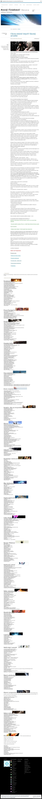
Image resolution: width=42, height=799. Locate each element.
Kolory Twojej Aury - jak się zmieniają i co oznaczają (11, 522)
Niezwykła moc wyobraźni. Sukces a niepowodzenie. (11, 715)
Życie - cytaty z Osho (7, 304)
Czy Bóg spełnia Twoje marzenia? (8, 494)
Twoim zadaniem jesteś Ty (7, 383)
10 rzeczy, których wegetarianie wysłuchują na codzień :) (11, 426)
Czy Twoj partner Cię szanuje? (8, 332)
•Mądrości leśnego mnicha (7, 698)
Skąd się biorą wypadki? (7, 391)
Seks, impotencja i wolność (7, 325)
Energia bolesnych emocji (7, 583)
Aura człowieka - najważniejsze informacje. (9, 518)
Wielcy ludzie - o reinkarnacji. (8, 683)
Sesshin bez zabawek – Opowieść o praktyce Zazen (11, 657)
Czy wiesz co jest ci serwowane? (8, 507)
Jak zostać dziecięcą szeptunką (8, 631)
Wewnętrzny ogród (6, 625)
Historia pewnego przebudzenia (16, 263)
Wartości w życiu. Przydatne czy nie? (9, 363)
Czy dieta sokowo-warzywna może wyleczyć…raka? (11, 430)
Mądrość (5, 606)
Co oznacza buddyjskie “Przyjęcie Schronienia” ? (10, 649)
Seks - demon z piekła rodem (8, 397)
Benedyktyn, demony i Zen (7, 488)
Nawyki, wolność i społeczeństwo (8, 475)
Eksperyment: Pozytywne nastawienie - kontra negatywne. (11, 464)
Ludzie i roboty (6, 503)
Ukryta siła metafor (6, 510)
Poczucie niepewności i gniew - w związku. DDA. (10, 330)
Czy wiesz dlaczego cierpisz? (8, 401)
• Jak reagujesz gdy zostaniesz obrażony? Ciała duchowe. (11, 520)
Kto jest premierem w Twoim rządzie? (9, 580)
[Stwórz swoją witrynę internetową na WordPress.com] (21, 1)
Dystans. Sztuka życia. (7, 346)
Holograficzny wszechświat (7, 301)
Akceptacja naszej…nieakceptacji (8, 380)
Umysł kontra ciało (6, 604)
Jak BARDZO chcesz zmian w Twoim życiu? (10, 418)
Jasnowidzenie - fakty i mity (7, 529)
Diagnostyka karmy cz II (7, 682)
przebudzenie (3, 47)
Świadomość (20, 38)
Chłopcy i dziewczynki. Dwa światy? (9, 296)
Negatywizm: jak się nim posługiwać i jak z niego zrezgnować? (12, 465)
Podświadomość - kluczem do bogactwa (9, 287)
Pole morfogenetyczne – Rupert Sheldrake (9, 539)
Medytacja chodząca (7, 546)
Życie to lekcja (6, 676)
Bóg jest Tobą (6, 493)
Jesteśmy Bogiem (6, 490)
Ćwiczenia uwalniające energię (8, 545)
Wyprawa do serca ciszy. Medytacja (9, 559)
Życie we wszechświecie (7, 668)
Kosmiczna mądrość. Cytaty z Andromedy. (9, 608)
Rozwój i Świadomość (10, 10)
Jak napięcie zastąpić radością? (8, 416)
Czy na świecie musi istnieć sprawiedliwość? (10, 607)
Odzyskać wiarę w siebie (7, 725)
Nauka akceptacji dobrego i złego (8, 599)
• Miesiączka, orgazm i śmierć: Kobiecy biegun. (10, 334)
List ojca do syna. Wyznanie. (8, 621)
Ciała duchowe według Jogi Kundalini (9, 524)
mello (4, 46)
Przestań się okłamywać (15, 258)
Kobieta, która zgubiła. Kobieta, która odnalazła (10, 709)
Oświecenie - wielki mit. (7, 534)
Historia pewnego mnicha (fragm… (14, 763)
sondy (29, 769)
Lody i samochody (6, 476)
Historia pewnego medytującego (8, 558)
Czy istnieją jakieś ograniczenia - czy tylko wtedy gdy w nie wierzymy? (13, 753)
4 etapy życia (6, 661)
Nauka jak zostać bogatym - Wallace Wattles (10, 730)
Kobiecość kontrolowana (7, 333)
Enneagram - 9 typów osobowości (8, 474)
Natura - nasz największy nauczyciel (9, 624)
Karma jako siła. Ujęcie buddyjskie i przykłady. (10, 685)
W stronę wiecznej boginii (14, 776)
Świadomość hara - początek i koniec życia (10, 553)
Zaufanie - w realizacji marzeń (8, 581)
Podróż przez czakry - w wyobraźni (9, 643)
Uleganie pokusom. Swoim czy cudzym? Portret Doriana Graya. (12, 587)
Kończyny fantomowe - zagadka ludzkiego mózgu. (10, 511)
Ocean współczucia (6, 352)
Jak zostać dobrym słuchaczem (8, 364)
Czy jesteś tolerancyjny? (7, 472)
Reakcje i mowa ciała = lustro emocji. (9, 573)
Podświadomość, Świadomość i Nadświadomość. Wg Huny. (12, 747)
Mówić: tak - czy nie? (7, 593)
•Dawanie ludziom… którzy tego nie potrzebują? (10, 731)
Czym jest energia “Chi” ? (7, 526)
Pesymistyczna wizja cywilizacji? (8, 688)
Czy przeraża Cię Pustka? (7, 679)
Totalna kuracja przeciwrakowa (8, 429)
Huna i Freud (5, 459)
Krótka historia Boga (6, 484)
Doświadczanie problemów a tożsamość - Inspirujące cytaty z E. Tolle (13, 396)
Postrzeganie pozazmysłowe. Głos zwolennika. (10, 531)
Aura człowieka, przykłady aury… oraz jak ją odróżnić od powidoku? (13, 519)
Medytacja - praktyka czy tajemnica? (9, 551)
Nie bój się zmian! (6, 417)
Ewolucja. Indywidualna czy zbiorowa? (9, 508)
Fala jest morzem (6, 489)
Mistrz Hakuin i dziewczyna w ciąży (9, 708)
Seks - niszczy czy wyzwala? (8, 335)
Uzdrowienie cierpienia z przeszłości (9, 400)
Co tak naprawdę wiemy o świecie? (8, 525)
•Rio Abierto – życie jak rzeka (7, 671)
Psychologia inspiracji (7, 478)
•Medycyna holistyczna (7, 438)
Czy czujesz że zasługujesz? (8, 415)
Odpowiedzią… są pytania (7, 656)
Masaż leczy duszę (6, 443)
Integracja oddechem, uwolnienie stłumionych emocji (11, 451)
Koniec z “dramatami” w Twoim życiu (9, 392)
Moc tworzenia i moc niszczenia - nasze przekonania (11, 286)
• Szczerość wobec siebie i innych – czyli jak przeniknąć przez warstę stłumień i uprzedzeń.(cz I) (17, 385)
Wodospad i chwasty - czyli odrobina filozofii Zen (10, 658)
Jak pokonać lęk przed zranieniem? (9, 336)
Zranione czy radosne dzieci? (8, 618)
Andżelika (13, 772)
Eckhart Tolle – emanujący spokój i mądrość (9, 577)
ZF (12, 779)
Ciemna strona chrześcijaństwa (8, 651)
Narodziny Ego (6, 473)
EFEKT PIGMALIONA (7, 720)
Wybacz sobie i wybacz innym (8, 377)
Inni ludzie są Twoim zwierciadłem (8, 344)
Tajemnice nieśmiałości (7, 584)
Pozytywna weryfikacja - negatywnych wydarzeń (10, 468)
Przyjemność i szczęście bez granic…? (9, 413)
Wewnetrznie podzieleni (7, 605)
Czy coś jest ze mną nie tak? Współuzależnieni (10, 338)
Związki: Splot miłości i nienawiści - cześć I (9, 324)
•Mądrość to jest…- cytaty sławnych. (8, 367)
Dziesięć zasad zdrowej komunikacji (9, 362)
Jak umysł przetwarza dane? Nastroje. (9, 514)
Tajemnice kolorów (6, 642)
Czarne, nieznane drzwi (7, 419)
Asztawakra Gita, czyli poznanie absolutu (9, 659)
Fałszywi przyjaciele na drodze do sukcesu (9, 724)
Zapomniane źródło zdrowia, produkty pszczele (10, 439)
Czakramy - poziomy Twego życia (8, 635)
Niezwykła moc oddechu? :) (7, 454)
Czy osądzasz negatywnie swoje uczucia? (9, 568)
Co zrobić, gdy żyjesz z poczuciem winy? (9, 620)
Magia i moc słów (6, 471)
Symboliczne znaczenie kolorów (8, 644)
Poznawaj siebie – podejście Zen (16, 260)
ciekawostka (26, 763)
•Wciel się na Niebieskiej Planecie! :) (8, 700)
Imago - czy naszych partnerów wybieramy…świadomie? (11, 323)
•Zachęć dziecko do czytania (7, 630)
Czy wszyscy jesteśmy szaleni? (8, 298)
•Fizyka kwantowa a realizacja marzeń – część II (10, 317)
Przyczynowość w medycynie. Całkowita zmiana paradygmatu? (12, 445)
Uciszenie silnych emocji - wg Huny (8, 571)
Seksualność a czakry (7, 641)
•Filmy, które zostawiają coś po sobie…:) (9, 369)
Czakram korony (6, 640)
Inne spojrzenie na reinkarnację (8, 686)
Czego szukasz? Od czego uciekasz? (9, 622)
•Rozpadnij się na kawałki (7, 560)
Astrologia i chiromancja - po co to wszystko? (10, 666)
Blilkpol (13, 774)
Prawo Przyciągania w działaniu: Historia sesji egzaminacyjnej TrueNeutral (14, 315)
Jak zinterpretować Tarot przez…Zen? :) (9, 650)
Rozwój (17, 38)
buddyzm (26, 762)
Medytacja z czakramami (7, 548)
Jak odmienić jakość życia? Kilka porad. (9, 410)
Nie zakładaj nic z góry (7, 349)
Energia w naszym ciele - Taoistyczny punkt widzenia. (11, 532)
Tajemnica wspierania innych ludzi (8, 366)
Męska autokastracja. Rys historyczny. (9, 628)
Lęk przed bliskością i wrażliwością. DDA (9, 328)
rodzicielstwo (26, 768)
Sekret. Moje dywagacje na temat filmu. (9, 311)
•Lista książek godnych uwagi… (8, 368)
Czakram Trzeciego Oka (7, 639)
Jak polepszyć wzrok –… (14, 775)
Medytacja (26, 764)
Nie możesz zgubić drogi (7, 297)
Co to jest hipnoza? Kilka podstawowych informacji (10, 477)
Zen (28, 770)
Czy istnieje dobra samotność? (8, 379)
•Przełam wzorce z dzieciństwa (8, 616)
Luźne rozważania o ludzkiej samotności (9, 381)
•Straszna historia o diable (7, 699)
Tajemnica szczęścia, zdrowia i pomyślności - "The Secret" (12, 314)
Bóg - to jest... (6, 485)
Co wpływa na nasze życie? (7, 509)
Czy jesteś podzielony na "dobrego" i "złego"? (10, 595)
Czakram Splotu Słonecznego (8, 637)
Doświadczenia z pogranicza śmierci (9, 677)
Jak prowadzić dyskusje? (7, 347)
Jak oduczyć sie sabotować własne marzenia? (10, 728)
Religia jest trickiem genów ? (8, 669)
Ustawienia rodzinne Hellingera (8, 395)
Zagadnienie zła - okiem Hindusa (8, 597)
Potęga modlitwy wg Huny (7, 754)
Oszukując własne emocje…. (8, 582)
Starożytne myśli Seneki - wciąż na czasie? (10, 660)
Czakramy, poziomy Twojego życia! (8, 521)
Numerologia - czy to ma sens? (8, 652)
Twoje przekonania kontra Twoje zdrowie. (9, 444)
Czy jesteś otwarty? (6, 354)
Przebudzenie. (13, 265)
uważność (7, 47)
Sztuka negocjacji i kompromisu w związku (9, 365)
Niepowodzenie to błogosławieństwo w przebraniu (10, 714)
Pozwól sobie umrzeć (7, 687)
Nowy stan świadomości (7, 294)
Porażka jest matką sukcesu (8, 719)
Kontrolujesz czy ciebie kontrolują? (8, 357)
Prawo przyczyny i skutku (7, 680)
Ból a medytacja (6, 547)
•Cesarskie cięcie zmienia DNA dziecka (9, 427)
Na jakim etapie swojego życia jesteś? (9, 285)
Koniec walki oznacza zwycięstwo (8, 592)
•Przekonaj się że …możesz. (7, 732)
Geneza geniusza (6, 727)
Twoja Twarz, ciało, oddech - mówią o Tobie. (10, 453)
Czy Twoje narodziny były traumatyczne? (9, 617)
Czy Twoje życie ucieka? (7, 549)
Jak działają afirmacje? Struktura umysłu (9, 566)
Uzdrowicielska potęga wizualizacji (8, 313)
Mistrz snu (5, 512)
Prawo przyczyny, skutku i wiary (8, 689)
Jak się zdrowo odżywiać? (7, 435)
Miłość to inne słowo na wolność (8, 393)
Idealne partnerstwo (6, 329)
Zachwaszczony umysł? (7, 498)
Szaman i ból (5, 751)
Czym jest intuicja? (6, 289)
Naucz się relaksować (7, 557)
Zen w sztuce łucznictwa (7, 662)
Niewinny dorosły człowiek (7, 614)
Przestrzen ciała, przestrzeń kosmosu (9, 535)
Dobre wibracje (6, 528)
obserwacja (6, 46)
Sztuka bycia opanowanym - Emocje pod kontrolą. (10, 572)
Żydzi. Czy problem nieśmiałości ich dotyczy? (10, 585)
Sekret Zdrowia (6, 312)
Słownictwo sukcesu (6, 716)
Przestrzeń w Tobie (6, 299)
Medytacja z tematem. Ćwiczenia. (8, 555)
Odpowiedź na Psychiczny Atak (8, 506)
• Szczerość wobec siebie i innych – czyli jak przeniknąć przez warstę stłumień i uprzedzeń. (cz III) (17, 384)
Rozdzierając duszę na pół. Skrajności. (9, 596)
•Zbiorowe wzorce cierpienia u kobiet (8, 295)
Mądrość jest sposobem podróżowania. (9, 697)
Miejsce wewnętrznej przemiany (8, 623)
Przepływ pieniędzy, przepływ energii (9, 721)
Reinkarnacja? (6, 681)
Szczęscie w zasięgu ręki (7, 412)
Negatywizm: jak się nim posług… (14, 768)
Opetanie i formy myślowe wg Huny (8, 748)
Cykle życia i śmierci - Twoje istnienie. (9, 533)
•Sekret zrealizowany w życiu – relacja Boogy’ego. (10, 316)
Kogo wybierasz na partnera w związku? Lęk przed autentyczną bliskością (14, 327)
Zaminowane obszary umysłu (8, 501)
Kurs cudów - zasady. (7, 667)
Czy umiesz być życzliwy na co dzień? (9, 356)
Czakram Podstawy (6, 636)
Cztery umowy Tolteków (7, 664)
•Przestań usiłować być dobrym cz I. (8, 594)
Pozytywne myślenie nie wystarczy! (9, 467)
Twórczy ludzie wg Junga (7, 461)
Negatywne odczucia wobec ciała (8, 446)
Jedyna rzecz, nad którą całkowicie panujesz (10, 302)
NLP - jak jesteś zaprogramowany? (8, 469)
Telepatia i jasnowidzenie (7, 530)
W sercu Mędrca (6, 702)
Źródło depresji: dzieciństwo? (8, 615)
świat (7, 49)
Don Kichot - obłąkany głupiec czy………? (9, 359)
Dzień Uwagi (5, 552)
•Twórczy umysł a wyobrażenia (8, 462)
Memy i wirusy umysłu (7, 504)
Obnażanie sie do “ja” (7, 382)
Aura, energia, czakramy (26, 761)
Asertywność (5, 466)
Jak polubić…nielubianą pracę (8, 723)
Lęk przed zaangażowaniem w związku (9, 326)
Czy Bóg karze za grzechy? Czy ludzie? (9, 486)
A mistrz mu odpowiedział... (7, 707)
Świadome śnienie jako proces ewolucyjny (9, 513)
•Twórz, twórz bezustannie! (7, 479)
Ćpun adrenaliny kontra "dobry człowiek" (9, 600)
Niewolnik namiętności (7, 627)
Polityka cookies (12, 797)
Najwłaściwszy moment (7, 706)
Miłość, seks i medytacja (7, 544)
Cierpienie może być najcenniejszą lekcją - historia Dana (11, 399)
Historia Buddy (6, 665)
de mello (2, 46)
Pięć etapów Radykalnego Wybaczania (9, 353)
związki (26, 771)
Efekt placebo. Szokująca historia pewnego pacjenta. (11, 425)
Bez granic (5, 293)
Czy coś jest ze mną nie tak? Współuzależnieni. (10, 345)
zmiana (7, 48)
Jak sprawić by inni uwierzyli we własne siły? (10, 718)
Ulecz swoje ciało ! (6, 431)
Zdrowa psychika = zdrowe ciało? (8, 442)
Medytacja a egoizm (6, 550)
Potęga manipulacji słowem (7, 470)
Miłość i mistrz (6, 703)
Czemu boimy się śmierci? (7, 678)
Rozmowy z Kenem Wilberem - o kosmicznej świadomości (12, 536)
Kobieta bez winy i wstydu (7, 619)
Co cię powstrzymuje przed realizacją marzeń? (10, 288)
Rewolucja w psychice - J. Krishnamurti (9, 500)
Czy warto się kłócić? (7, 350)
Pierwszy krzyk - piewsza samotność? (9, 613)
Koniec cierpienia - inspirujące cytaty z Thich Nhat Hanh (11, 390)
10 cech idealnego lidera (7, 729)
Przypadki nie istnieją (7, 655)
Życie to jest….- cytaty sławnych (8, 603)
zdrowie (26, 770)
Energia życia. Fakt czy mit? (8, 538)
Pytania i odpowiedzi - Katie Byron (8, 586)
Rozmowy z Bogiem (6, 487)
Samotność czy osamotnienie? (8, 375)
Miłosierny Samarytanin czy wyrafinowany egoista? (11, 355)
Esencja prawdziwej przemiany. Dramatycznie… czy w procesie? (12, 404)
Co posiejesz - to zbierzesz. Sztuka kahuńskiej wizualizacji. (12, 749)
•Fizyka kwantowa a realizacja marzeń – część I (10, 318)
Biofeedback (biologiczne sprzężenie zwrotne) (10, 433)
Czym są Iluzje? (6, 305)
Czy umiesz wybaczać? (7, 351)
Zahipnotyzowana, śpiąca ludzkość (8, 502)
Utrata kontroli (6, 358)
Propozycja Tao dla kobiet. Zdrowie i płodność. (10, 440)
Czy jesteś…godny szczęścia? (8, 409)
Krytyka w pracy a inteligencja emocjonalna (9, 360)
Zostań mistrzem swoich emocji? (8, 570)
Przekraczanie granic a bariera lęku (9, 575)
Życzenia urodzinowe (13, 769)
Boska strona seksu (6, 398)
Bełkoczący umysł (6, 505)
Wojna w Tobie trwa (6, 598)
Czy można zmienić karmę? (7, 684)
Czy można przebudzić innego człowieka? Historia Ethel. (11, 701)
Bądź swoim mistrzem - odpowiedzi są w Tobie (10, 576)
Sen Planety (5, 537)
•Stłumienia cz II (6, 452)
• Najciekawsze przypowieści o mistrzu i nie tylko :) (10, 696)
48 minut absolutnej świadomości (8, 303)
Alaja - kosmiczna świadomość (8, 300)
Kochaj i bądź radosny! (7, 414)
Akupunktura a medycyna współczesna (9, 437)
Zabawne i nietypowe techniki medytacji (9, 556)
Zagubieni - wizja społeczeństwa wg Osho (9, 374)
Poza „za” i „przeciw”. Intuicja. (8, 290)
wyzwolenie (4, 48)
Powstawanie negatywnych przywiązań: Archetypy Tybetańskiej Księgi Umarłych (22, 668)
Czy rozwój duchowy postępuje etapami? (9, 284)
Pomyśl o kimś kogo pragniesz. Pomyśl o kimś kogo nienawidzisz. (13, 567)
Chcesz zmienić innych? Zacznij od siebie (23, 35)
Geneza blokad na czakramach (8, 523)
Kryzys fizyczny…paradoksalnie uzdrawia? (10, 441)
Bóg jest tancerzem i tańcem (8, 492)
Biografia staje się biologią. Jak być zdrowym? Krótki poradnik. (12, 424)
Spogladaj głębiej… (6, 292)
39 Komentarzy (37, 38)
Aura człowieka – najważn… (14, 771)
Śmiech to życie (6, 432)
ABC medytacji (6, 543)
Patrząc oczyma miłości (7, 411)
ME (14, 38)
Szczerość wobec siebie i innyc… (14, 785)
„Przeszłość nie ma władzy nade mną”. (9, 282)
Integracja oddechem (7, 455)
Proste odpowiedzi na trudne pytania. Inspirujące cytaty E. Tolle (12, 394)
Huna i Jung (5, 460)
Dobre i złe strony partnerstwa (8, 337)
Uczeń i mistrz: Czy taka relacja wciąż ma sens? (10, 654)
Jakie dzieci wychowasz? (7, 626)
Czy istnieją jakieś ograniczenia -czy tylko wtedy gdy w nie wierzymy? (13, 283)
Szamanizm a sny (6, 752)
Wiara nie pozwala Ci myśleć (8, 491)
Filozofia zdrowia (6, 434)
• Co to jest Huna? (6, 746)
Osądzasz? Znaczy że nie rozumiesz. (9, 348)
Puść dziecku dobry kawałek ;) (8, 629)
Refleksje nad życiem (27, 766)
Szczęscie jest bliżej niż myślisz (8, 408)
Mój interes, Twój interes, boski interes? (9, 726)
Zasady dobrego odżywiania (8, 436)
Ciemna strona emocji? (7, 569)
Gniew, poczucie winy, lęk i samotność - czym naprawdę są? (12, 574)
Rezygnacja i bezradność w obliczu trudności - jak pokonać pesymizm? (13, 402)
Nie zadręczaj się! (6, 376)
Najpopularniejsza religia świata (8, 403)
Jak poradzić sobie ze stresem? (8, 463)
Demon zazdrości (6, 331)
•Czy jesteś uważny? (6, 561)
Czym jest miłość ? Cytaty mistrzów (9, 339)
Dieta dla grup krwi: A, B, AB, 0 (8, 428)
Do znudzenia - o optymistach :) (8, 420)
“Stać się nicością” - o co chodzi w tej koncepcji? (10, 554)
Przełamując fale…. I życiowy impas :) (9, 722)
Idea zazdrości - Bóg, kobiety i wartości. (9, 322)
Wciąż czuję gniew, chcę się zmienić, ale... (9, 602)
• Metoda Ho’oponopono (7, 750)
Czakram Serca (6, 638)
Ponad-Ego (5, 601)
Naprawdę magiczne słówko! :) (8, 361)
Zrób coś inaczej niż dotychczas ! (8, 291)
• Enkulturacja (5, 499)
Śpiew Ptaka (5, 704)
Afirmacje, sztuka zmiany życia (8, 565)
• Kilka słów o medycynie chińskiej (8, 663)
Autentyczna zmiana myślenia (16, 255)
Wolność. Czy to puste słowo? (8, 378)
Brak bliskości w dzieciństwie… (14, 787)
